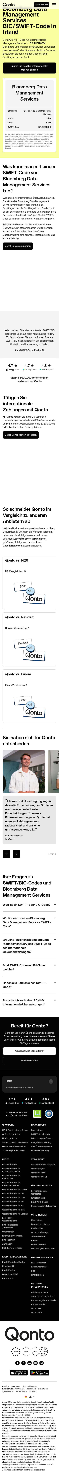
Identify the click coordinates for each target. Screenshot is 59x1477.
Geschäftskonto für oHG (13, 1210)
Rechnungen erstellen (12, 1236)
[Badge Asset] (17, 1363)
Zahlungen (7, 1244)
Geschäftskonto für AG (13, 1201)
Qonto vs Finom (38, 1173)
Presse (34, 1240)
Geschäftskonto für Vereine (15, 1214)
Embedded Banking (40, 1150)
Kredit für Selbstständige (13, 1262)
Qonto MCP (36, 1312)
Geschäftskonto (11, 235)
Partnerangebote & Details (43, 1300)
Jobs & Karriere (38, 1236)
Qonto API (36, 1308)
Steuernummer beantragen (15, 1142)
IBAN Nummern (38, 1198)
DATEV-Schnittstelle (40, 1134)
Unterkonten (8, 1232)
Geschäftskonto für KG (13, 1206)
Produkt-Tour (37, 1228)
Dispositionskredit (10, 1274)
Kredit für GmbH (9, 1270)
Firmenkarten (8, 1240)
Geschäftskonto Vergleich (43, 1164)
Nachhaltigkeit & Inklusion (43, 1248)
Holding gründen (9, 1138)
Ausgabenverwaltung (41, 1142)
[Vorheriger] (6, 854)
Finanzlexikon (37, 1275)
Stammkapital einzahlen (13, 1150)
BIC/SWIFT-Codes (39, 1202)
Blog (33, 1271)
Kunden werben (38, 1244)
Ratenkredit (7, 1278)
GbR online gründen (11, 1134)
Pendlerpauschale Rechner (43, 1206)
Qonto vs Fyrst (38, 1169)
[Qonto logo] (9, 4)
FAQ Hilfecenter (38, 1263)
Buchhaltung (37, 1130)
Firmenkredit (8, 1266)
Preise (9, 1081)
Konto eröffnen (42, 5)
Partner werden (38, 1304)
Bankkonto (8, 201)
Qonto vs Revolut (39, 1177)
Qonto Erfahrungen (40, 1232)
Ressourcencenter (39, 1267)
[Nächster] (16, 854)
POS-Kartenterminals (12, 1248)
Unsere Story (37, 1220)
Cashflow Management (42, 1146)
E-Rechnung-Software (41, 1138)
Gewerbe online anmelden (14, 1146)
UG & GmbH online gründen (14, 1130)
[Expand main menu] (54, 4)
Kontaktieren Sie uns (40, 1224)
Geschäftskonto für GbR (13, 1197)
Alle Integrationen (39, 1292)
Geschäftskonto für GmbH (14, 1189)
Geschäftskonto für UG (13, 1193)
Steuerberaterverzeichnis (43, 1296)
